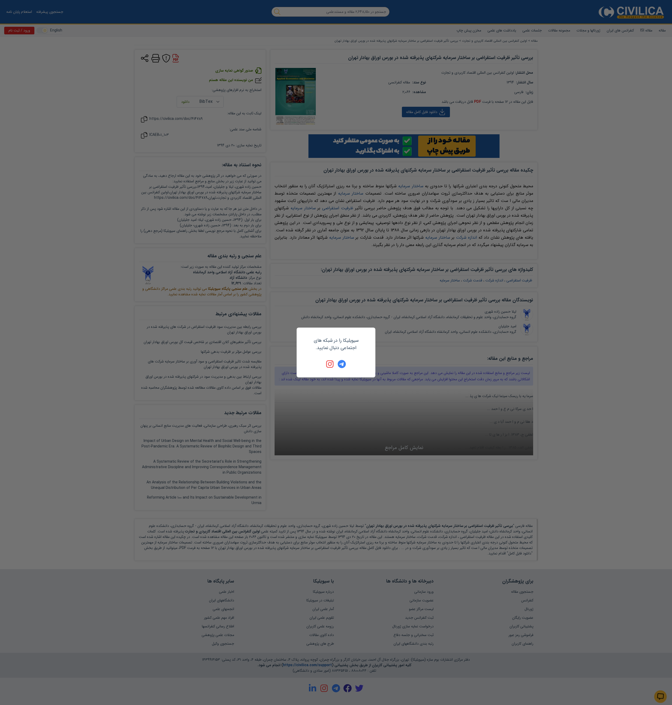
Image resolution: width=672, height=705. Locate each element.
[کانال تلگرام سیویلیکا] (342, 364)
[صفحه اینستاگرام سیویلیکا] (330, 364)
